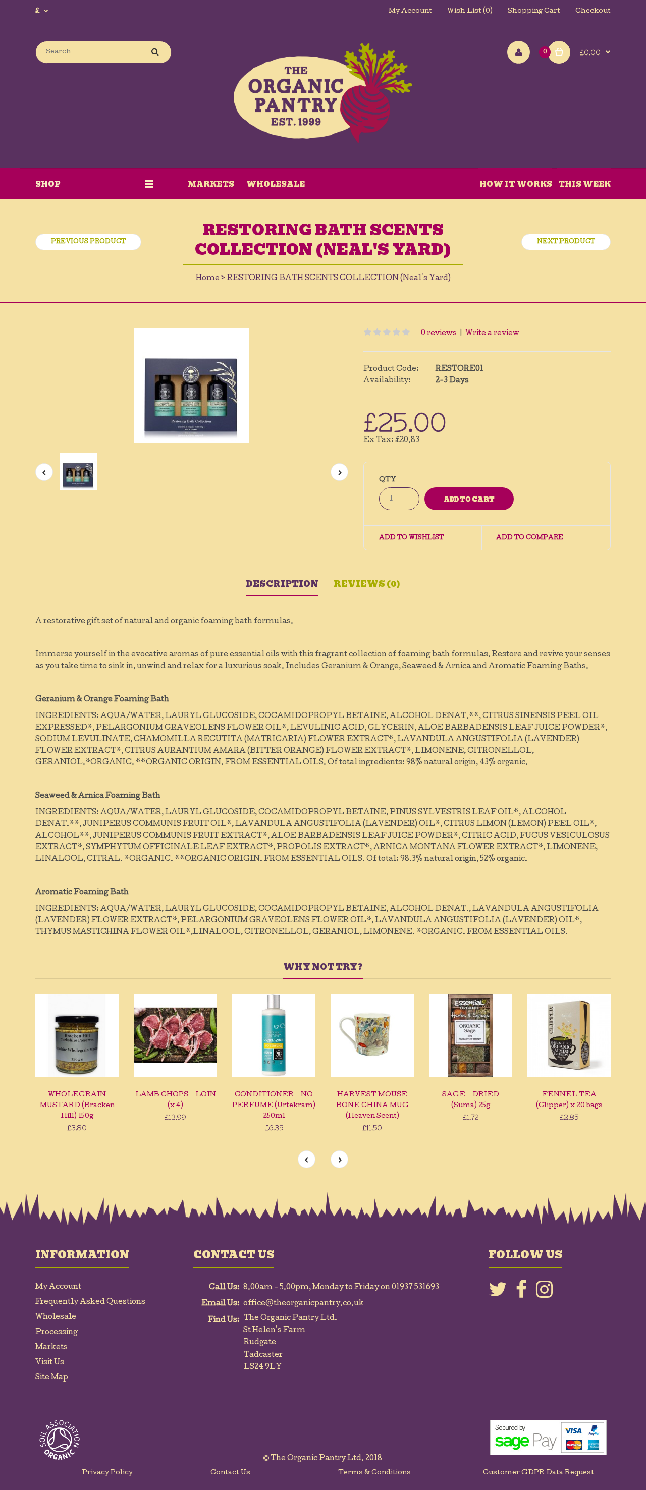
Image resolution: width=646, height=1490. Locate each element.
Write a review (492, 333)
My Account (410, 11)
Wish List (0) (470, 11)
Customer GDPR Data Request (538, 1473)
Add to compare (529, 538)
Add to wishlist (411, 538)
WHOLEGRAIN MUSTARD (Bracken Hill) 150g (77, 1106)
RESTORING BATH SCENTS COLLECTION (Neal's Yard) (339, 278)
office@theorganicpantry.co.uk (303, 1303)
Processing (56, 1332)
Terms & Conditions (374, 1473)
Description (282, 584)
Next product (566, 242)
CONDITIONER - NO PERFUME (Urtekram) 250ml (273, 1106)
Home (208, 278)
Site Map (51, 1378)
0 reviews (439, 333)
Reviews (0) (367, 584)
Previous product (88, 242)
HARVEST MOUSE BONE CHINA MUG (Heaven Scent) (372, 1106)
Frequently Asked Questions (90, 1302)
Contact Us (230, 1473)
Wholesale (55, 1317)
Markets (51, 1347)
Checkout (593, 11)
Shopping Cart (534, 11)
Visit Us (49, 1362)
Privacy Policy (107, 1473)
